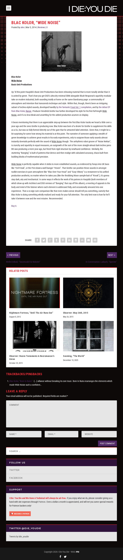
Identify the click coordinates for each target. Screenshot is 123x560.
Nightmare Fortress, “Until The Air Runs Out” (31, 313)
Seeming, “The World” (74, 356)
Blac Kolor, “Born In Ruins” (21, 381)
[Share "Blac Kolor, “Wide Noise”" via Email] (88, 240)
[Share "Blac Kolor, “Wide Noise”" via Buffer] (76, 240)
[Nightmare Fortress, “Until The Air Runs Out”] (34, 293)
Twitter (14, 470)
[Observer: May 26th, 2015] (88, 293)
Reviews (41, 27)
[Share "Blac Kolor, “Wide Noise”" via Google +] (50, 240)
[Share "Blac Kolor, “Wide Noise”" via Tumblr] (56, 240)
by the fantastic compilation (73, 107)
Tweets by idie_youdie (19, 536)
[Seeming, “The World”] (88, 336)
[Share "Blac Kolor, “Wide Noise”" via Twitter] (44, 240)
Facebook (16, 477)
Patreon (41, 502)
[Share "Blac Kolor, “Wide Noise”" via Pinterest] (63, 240)
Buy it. (14, 206)
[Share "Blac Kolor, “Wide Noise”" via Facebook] (37, 240)
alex (22, 27)
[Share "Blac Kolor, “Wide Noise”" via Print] (95, 240)
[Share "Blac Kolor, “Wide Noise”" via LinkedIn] (69, 240)
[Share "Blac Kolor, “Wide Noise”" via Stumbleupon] (82, 240)
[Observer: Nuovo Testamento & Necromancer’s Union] (34, 336)
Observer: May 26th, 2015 (75, 313)
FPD (77, 552)
